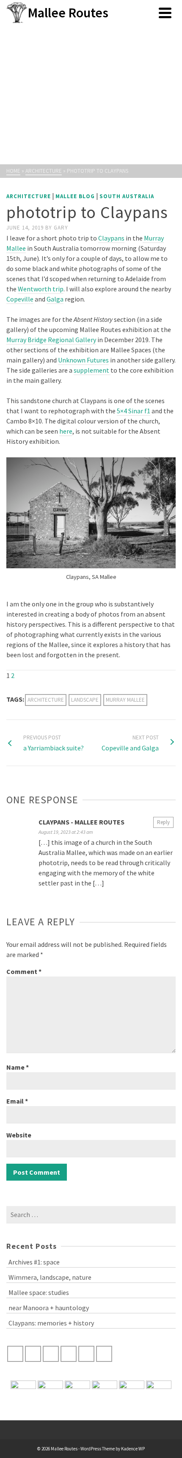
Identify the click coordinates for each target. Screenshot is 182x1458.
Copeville (19, 299)
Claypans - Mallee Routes (81, 822)
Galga (55, 299)
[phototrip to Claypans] (131, 1393)
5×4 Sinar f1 (133, 411)
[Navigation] (165, 12)
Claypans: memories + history (51, 1323)
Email (17, 1101)
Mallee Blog (75, 196)
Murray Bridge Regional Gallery (51, 339)
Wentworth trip (40, 289)
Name (17, 1067)
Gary (61, 227)
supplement (92, 370)
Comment (23, 971)
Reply (163, 822)
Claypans (111, 238)
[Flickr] (69, 1354)
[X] (33, 1354)
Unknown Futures (83, 360)
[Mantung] (77, 1393)
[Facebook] (15, 1354)
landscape (85, 699)
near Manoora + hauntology (48, 1307)
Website (18, 1135)
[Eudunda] (23, 1393)
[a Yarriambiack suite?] (50, 1393)
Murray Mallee (125, 699)
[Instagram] (51, 1354)
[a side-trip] (158, 1393)
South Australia (126, 196)
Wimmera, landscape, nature (49, 1277)
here (65, 431)
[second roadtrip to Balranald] (104, 1393)
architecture (28, 196)
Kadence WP (133, 1449)
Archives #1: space (34, 1262)
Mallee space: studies (38, 1292)
